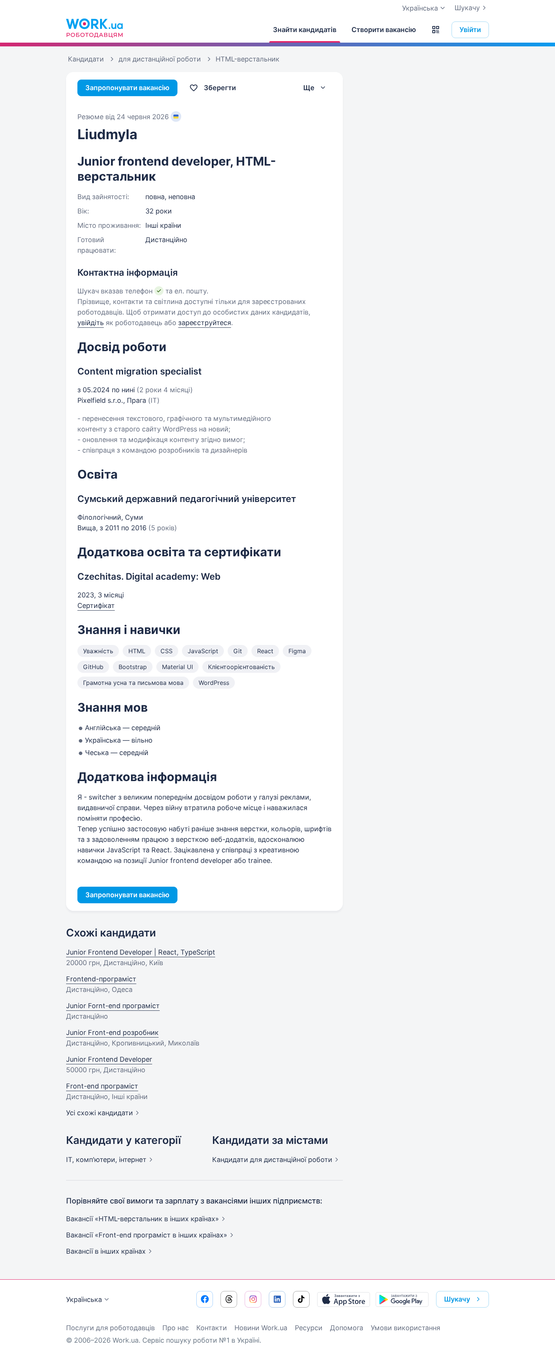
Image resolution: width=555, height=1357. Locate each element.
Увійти (470, 30)
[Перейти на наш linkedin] (277, 1299)
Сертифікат (96, 605)
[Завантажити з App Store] (343, 1299)
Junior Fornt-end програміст (113, 1006)
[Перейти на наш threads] (228, 1299)
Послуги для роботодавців (110, 1328)
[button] (435, 30)
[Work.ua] (94, 28)
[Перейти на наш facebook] (204, 1299)
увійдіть (90, 323)
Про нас (175, 1328)
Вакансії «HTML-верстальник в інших (142, 1219)
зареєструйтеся (204, 323)
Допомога (346, 1328)
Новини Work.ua (260, 1328)
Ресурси (308, 1328)
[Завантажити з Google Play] (402, 1299)
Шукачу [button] (457, 1299)
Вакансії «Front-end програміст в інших (146, 1235)
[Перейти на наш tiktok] (301, 1299)
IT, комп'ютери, (106, 1160)
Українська (84, 1299)
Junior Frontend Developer (109, 1059)
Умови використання (405, 1328)
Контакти (211, 1328)
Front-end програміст (102, 1086)
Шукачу (467, 8)
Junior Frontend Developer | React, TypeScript (140, 952)
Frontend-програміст (101, 979)
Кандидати (272, 1160)
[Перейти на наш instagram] (253, 1299)
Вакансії (106, 1251)
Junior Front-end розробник (112, 1032)
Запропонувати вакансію (127, 88)
